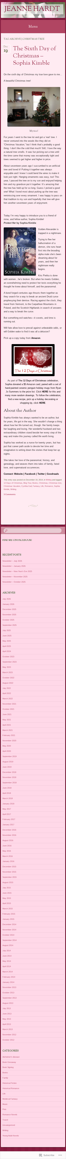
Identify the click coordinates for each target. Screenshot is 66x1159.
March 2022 (7, 699)
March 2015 (7, 909)
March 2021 (7, 730)
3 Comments (9, 494)
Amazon (35, 338)
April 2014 (6, 966)
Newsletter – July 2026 (12, 561)
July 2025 (6, 630)
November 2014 (9, 930)
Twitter (41, 474)
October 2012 (8, 1040)
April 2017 (6, 814)
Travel (5, 1120)
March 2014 (7, 972)
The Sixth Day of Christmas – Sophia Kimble (34, 56)
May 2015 (6, 898)
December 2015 (9, 867)
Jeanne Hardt (32, 9)
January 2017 (8, 825)
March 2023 (7, 672)
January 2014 (8, 982)
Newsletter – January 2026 (14, 566)
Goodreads (53, 474)
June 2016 (6, 846)
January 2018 (8, 804)
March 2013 (7, 1029)
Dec (6, 47)
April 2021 (6, 725)
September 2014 (9, 940)
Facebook (30, 474)
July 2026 (6, 599)
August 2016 (7, 840)
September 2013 (9, 998)
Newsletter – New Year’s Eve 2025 (17, 571)
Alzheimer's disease (11, 1057)
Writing (49, 480)
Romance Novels (9, 1114)
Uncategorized (8, 1125)
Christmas (43, 483)
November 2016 (9, 835)
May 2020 (6, 746)
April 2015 (6, 903)
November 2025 (9, 615)
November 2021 (9, 704)
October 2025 (8, 620)
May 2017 (6, 809)
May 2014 (6, 961)
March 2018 (7, 798)
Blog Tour (27, 483)
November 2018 (9, 777)
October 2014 (8, 935)
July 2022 (6, 688)
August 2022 (7, 683)
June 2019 (6, 767)
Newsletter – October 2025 (14, 582)
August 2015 (7, 882)
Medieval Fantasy (10, 1099)
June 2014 (6, 956)
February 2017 (8, 819)
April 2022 (6, 693)
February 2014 (8, 977)
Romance (49, 486)
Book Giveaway (9, 1062)
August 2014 (7, 945)
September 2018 (9, 783)
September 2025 (9, 625)
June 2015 (6, 893)
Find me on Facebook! (17, 540)
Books (35, 483)
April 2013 (6, 1024)
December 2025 (9, 609)
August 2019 (7, 762)
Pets (4, 1109)
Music (5, 1104)
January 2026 (8, 604)
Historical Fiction (9, 1083)
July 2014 (6, 951)
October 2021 (8, 709)
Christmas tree (55, 483)
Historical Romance (10, 1088)
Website (18, 474)
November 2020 (9, 741)
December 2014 (9, 924)
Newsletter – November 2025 (14, 577)
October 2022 (8, 678)
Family (5, 1078)
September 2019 (9, 756)
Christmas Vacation (12, 486)
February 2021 (8, 735)
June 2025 (6, 636)
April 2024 (6, 651)
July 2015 (6, 888)
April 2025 (6, 646)
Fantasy (36, 486)
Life (42, 486)
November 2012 (9, 1035)
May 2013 (6, 1019)
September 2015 (9, 877)
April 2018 (6, 793)
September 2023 (9, 662)
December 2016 (9, 830)
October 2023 (8, 657)
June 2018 (6, 788)
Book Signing (8, 1067)
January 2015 (8, 919)
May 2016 (6, 851)
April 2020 (6, 751)
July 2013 (6, 1008)
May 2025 (6, 641)
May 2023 (6, 667)
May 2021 (6, 720)
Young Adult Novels (10, 1136)
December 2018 (9, 772)
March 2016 (7, 856)
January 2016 (8, 861)
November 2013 (9, 987)
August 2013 (7, 1003)
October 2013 (8, 993)
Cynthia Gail (26, 486)
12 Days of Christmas (13, 483)
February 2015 (8, 914)
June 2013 (6, 1014)
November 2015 (9, 872)
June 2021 (6, 714)
